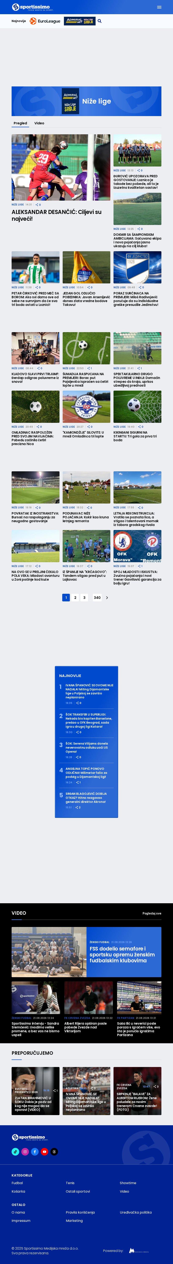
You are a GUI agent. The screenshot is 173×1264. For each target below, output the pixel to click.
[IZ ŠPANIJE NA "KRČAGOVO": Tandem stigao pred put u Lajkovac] (87, 546)
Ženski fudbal (99, 942)
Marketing (74, 1221)
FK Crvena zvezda (77, 1018)
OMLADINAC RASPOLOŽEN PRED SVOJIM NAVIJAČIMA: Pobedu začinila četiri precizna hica (33, 438)
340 (97, 597)
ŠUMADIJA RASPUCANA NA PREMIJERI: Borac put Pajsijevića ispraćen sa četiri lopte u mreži (85, 379)
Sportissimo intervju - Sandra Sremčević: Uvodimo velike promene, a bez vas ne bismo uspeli (35, 1029)
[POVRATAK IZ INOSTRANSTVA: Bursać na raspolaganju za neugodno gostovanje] (35, 487)
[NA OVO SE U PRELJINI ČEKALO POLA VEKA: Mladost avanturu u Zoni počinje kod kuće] (35, 546)
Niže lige (18, 204)
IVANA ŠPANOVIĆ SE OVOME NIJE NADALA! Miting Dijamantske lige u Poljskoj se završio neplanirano (89, 691)
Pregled (20, 123)
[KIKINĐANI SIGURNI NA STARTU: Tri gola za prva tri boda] (137, 407)
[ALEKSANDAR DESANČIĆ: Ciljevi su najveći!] (61, 167)
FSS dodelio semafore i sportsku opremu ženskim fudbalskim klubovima (122, 955)
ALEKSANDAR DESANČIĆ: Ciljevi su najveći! (57, 215)
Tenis (70, 1183)
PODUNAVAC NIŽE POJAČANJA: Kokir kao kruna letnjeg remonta (86, 517)
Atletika (72, 1088)
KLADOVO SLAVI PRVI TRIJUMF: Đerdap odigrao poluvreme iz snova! (35, 378)
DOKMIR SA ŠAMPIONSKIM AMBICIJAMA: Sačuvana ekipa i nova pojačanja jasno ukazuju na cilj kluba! (137, 240)
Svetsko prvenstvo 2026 (26, 1090)
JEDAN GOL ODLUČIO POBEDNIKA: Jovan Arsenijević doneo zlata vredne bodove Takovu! (86, 299)
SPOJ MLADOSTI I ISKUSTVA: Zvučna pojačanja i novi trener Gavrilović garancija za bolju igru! (137, 577)
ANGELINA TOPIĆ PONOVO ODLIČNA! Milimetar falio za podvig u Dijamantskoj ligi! (86, 773)
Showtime (128, 1183)
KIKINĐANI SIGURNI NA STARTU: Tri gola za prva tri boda (135, 436)
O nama (18, 1212)
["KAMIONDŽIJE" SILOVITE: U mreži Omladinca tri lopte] (87, 407)
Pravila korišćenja (80, 1212)
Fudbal (17, 1183)
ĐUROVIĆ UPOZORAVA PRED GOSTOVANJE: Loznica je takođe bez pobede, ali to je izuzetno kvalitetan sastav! (136, 182)
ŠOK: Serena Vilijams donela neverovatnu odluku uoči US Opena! (87, 748)
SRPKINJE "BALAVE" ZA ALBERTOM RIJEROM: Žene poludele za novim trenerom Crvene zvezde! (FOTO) (137, 1102)
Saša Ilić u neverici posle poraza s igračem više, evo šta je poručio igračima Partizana (138, 1029)
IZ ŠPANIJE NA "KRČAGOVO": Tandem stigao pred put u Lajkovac (85, 575)
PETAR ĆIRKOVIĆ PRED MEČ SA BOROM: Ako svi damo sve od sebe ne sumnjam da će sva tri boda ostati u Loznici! (35, 299)
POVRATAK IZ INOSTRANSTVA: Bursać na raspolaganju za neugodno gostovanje (35, 517)
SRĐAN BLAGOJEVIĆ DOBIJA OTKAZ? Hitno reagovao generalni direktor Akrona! (86, 798)
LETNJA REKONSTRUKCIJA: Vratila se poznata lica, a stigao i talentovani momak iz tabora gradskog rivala (136, 519)
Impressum (21, 1221)
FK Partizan (125, 1018)
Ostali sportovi (78, 1191)
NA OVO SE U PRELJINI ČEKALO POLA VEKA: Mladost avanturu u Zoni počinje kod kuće (35, 575)
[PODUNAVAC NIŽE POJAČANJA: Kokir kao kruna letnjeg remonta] (87, 487)
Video (39, 123)
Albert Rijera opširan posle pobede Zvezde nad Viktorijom (85, 1027)
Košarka (18, 1191)
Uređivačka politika (136, 1212)
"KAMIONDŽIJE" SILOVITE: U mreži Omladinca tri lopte (83, 434)
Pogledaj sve (152, 913)
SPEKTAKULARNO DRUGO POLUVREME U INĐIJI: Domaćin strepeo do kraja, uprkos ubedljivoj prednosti (137, 379)
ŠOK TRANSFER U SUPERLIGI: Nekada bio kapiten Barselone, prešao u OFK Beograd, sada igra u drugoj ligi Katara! (89, 721)
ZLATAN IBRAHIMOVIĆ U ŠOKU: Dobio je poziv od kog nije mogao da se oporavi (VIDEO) (33, 1104)
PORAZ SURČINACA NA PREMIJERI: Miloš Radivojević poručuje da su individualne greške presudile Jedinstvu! (136, 299)
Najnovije (19, 21)
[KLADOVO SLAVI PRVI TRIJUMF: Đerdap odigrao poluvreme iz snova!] (35, 348)
